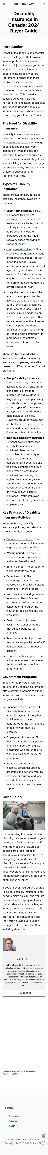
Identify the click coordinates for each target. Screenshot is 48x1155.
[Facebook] (18, 993)
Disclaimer (15, 1116)
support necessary (18, 142)
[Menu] (4, 4)
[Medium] (24, 993)
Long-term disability (19, 249)
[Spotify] (30, 993)
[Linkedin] (21, 993)
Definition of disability (19, 539)
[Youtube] (27, 993)
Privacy (13, 1121)
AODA (12, 1126)
